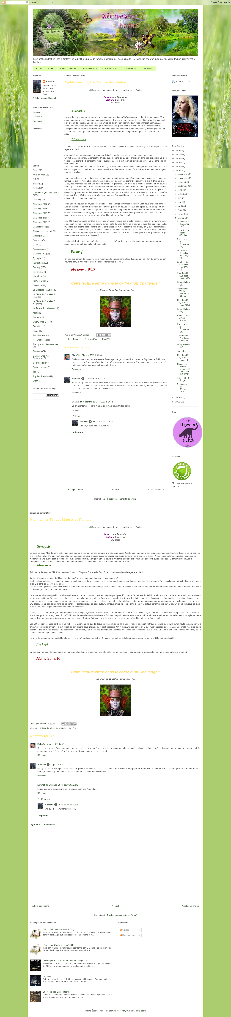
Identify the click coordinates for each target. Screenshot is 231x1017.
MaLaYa (76, 355)
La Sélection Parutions (43, 290)
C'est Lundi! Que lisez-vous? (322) (58, 929)
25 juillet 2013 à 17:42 (103, 402)
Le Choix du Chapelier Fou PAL (96, 339)
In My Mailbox (39, 281)
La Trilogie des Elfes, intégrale (56, 992)
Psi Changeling (40, 340)
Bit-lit (35, 188)
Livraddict (37, 116)
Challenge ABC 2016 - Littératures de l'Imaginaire (65, 960)
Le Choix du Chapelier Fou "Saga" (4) (183, 254)
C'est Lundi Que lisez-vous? (45, 193)
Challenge (37, 199)
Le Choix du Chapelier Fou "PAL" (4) (183, 266)
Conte (35, 245)
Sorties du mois (40, 367)
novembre (182, 178)
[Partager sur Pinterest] (109, 335)
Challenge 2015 (40, 208)
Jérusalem (182, 351)
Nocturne (37, 317)
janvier (181, 218)
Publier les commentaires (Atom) (122, 499)
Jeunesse (37, 285)
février (181, 214)
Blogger (142, 1011)
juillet (180, 194)
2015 (177, 162)
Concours (37, 240)
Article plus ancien (155, 489)
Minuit (35, 313)
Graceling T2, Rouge (183, 379)
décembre (182, 174)
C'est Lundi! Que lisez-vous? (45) (183, 357)
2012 (177, 397)
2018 (177, 150)
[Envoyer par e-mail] (97, 335)
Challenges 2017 (130, 68)
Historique (37, 276)
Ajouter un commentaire (43, 824)
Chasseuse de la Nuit (42, 231)
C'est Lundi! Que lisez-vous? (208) (58, 945)
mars (180, 210)
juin (180, 198)
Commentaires (128, 935)
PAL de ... (37, 326)
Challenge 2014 (40, 204)
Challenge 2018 (40, 222)
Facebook (37, 121)
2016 (177, 158)
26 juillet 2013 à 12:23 (103, 421)
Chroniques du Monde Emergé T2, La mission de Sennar (183, 369)
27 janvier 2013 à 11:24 (95, 378)
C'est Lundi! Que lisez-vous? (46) (183, 338)
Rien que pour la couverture (45, 344)
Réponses (79, 416)
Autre (35, 170)
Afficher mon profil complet (45, 98)
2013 (177, 170)
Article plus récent (75, 489)
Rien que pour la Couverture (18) (183, 328)
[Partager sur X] (103, 335)
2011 (177, 402)
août (180, 190)
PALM (35, 331)
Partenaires (149, 68)
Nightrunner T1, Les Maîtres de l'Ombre (183, 292)
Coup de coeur (39, 249)
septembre (183, 186)
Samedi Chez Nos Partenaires (41, 357)
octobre (181, 182)
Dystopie (37, 258)
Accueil (39, 68)
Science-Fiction (40, 363)
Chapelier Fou (39, 227)
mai (180, 202)
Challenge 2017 (40, 218)
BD (34, 179)
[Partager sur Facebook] (106, 335)
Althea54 (76, 378)
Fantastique (38, 263)
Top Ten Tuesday (41, 376)
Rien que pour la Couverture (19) (183, 243)
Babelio (36, 112)
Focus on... (38, 272)
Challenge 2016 (40, 213)
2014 (177, 166)
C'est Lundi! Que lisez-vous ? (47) (183, 302)
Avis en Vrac (39, 175)
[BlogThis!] (100, 335)
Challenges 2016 (109, 68)
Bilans (36, 184)
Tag (34, 372)
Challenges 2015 (89, 68)
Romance (37, 351)
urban (35, 381)
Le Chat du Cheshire (82, 402)
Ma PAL (51, 68)
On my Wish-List (40, 322)
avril (180, 206)
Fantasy (76, 339)
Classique (37, 236)
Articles (125, 930)
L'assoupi (47, 976)
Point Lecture (39, 335)
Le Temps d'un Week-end (44, 308)
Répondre (76, 369)
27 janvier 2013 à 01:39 (91, 355)
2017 (177, 154)
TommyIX (123, 1011)
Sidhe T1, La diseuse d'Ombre (183, 232)
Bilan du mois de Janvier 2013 (183, 223)
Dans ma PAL (39, 254)
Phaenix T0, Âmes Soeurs (182, 318)
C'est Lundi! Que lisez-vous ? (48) (183, 275)
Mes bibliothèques (68, 68)
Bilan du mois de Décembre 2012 (183, 388)
